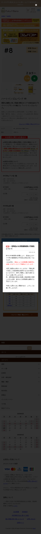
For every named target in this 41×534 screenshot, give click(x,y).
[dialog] (20, 267)
